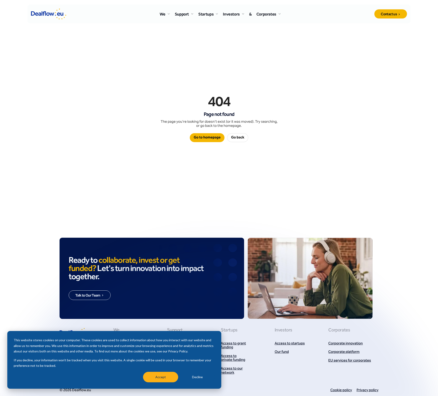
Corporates (266, 14)
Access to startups (290, 344)
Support (182, 14)
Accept (160, 377)
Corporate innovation (345, 344)
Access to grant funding (233, 346)
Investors (231, 14)
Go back (237, 137)
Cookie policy (341, 390)
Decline (197, 377)
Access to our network (232, 371)
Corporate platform (344, 352)
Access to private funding (233, 358)
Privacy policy (367, 390)
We (162, 14)
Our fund (282, 352)
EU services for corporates (349, 361)
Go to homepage (207, 137)
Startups (206, 14)
